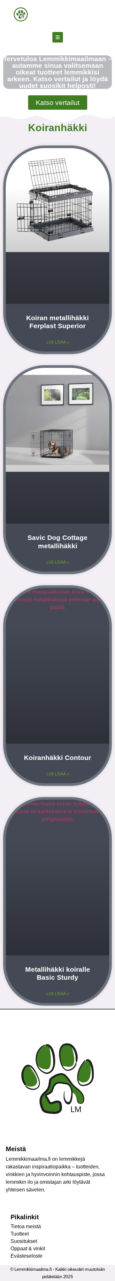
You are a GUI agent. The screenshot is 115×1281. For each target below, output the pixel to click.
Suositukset (24, 1241)
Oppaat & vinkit (28, 1248)
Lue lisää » (57, 342)
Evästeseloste (26, 1256)
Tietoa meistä (26, 1226)
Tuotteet (20, 1234)
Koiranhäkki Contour (57, 757)
